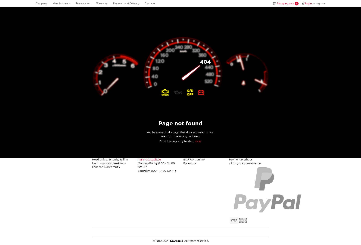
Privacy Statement (237, 232)
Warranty (102, 3)
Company (41, 3)
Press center (83, 3)
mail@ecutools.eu (149, 160)
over (198, 141)
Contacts (150, 3)
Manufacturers (61, 3)
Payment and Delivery (126, 3)
